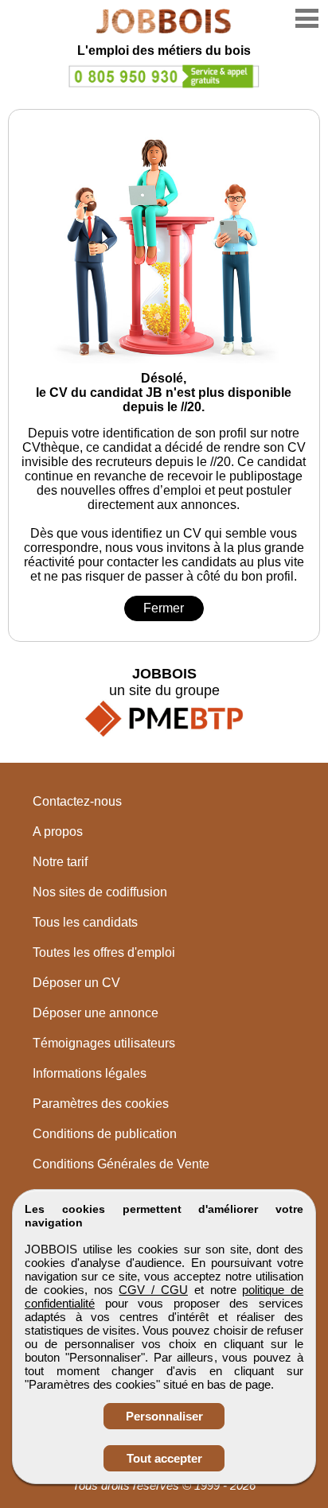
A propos (58, 831)
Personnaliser (164, 1416)
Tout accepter (164, 1458)
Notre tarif (60, 862)
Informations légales (89, 1073)
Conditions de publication (105, 1134)
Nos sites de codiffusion (100, 892)
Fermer (163, 608)
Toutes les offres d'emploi (104, 952)
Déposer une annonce (95, 1013)
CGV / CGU (153, 1289)
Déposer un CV (76, 982)
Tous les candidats (85, 922)
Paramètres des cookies (101, 1103)
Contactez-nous (77, 801)
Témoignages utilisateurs (104, 1043)
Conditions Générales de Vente (121, 1164)
